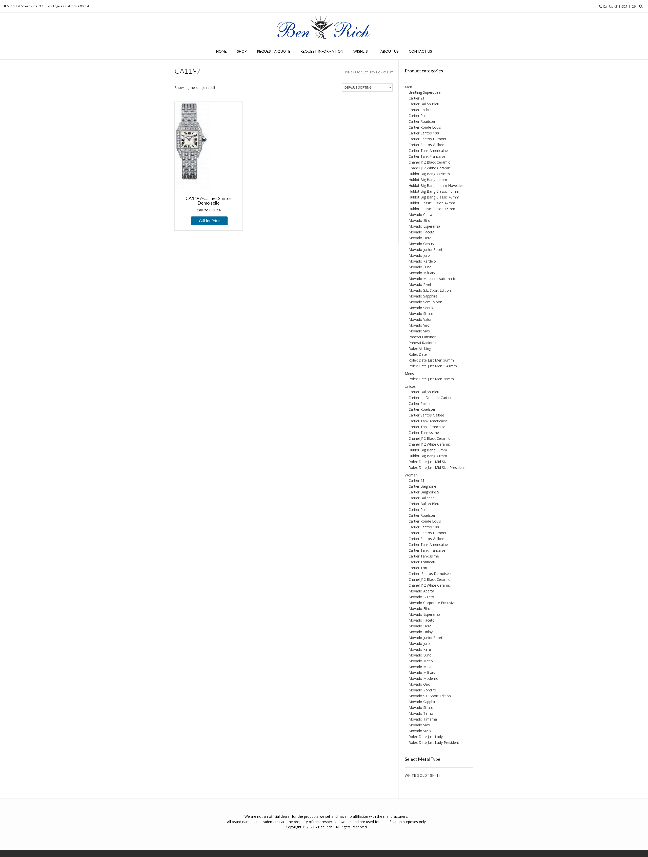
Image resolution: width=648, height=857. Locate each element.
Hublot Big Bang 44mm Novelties (436, 185)
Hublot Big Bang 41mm (428, 455)
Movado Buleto (421, 596)
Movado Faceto (422, 232)
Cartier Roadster (422, 121)
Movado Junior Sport (425, 249)
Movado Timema (423, 719)
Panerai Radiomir (423, 342)
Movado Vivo (419, 331)
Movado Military (422, 272)
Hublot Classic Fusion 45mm (432, 208)
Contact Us (420, 51)
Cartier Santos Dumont (428, 138)
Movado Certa (420, 214)
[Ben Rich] (324, 28)
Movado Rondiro (422, 690)
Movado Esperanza (424, 226)
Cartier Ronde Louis (425, 127)
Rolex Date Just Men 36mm (431, 360)
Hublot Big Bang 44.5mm (429, 173)
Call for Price (209, 220)
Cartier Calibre (420, 109)
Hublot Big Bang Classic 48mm (434, 197)
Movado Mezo (421, 666)
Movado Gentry (421, 243)
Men (408, 87)
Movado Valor (420, 319)
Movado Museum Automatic (432, 278)
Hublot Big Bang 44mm (428, 179)
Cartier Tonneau (422, 562)
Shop (242, 51)
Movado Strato (421, 313)
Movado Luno (420, 267)
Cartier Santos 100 (424, 133)
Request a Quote (273, 51)
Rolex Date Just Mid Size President (437, 467)
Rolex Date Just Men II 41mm (433, 366)
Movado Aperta (421, 591)
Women (411, 475)
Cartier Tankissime (424, 432)
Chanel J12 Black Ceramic (429, 162)
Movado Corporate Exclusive (432, 602)
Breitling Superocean (425, 92)
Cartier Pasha (420, 115)
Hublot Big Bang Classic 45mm (434, 191)
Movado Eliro (419, 220)
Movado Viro (419, 325)
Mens (409, 373)
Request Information (321, 51)
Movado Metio (421, 661)
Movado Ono (419, 684)
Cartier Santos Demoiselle (430, 573)
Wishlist (361, 51)
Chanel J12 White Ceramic (430, 168)
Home (221, 51)
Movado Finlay (421, 631)
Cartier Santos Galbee (426, 144)
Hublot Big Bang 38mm (428, 450)
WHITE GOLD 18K (419, 775)
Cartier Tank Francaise (427, 156)
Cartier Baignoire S (424, 492)
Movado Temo (421, 713)
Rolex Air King (420, 348)
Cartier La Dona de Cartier (430, 397)
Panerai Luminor (422, 336)
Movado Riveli (420, 284)
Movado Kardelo (422, 261)
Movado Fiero (420, 237)
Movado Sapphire (423, 296)
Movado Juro (419, 255)
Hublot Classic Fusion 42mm (432, 203)
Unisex (410, 386)
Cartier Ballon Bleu (424, 104)
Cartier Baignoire (422, 486)
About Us (389, 51)
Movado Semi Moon (425, 302)
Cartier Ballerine (422, 497)
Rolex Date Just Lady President (434, 742)
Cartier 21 (416, 98)
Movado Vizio (420, 730)
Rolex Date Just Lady (426, 736)
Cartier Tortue (420, 567)
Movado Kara (420, 649)
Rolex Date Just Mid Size (429, 461)
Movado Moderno (423, 678)
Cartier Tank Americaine (428, 150)
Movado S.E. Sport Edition (430, 290)
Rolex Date (418, 354)
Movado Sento (421, 307)
